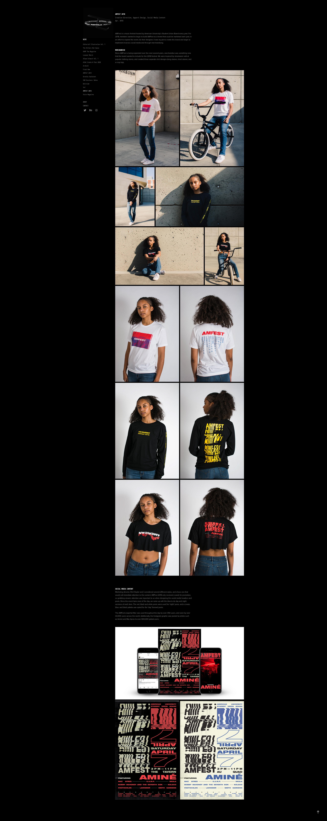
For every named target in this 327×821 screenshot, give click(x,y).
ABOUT (85, 102)
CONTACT (85, 106)
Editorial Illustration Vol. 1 (94, 44)
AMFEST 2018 (87, 91)
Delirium (86, 84)
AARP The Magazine (89, 51)
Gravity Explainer (89, 77)
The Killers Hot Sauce (91, 48)
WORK (85, 39)
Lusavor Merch (88, 55)
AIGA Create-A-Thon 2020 (92, 62)
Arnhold (85, 66)
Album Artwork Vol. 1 (90, 59)
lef (84, 87)
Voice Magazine (88, 94)
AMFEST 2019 (87, 73)
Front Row (86, 69)
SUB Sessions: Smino (90, 80)
